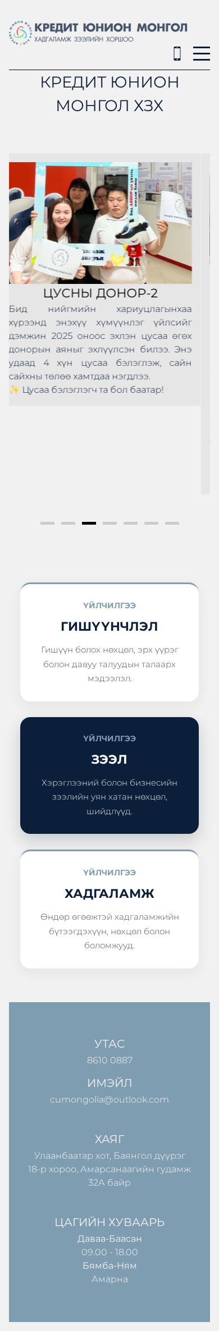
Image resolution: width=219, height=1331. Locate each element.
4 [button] (110, 523)
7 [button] (172, 523)
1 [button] (47, 523)
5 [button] (131, 523)
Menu (201, 47)
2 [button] (68, 523)
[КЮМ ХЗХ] (177, 54)
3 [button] (89, 523)
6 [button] (151, 523)
